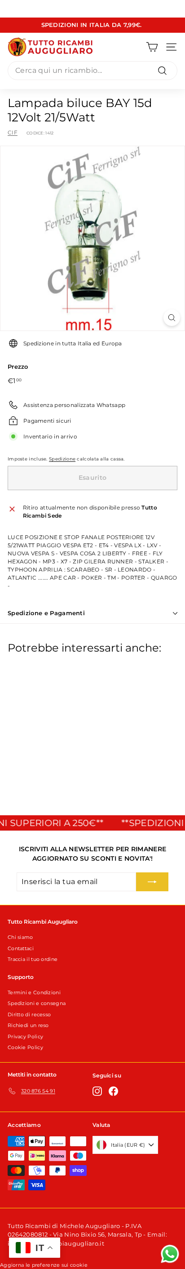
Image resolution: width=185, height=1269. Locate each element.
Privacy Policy (25, 1036)
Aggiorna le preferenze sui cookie (44, 1265)
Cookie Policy (25, 1047)
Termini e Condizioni (34, 992)
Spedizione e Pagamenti (46, 613)
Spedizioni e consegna (37, 1003)
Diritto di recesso (29, 1014)
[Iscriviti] (152, 881)
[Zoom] (171, 317)
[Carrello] (152, 47)
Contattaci (21, 948)
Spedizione (62, 459)
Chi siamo (20, 937)
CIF (13, 132)
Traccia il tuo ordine (32, 959)
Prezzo (18, 366)
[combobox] (92, 70)
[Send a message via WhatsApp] (170, 1254)
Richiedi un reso (28, 1025)
